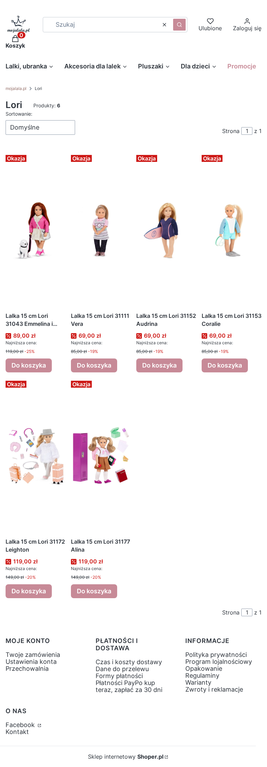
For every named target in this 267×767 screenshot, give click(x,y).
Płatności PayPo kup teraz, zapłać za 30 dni (129, 686)
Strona (231, 130)
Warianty (198, 682)
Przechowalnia (27, 668)
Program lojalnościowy (218, 661)
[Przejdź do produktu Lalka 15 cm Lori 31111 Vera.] (101, 230)
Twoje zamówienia (33, 654)
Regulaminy (202, 675)
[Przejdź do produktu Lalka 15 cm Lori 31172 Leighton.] (35, 456)
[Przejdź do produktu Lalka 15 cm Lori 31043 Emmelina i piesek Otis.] (35, 230)
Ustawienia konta (31, 661)
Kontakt (17, 731)
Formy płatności (119, 675)
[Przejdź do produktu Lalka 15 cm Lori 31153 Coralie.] (231, 230)
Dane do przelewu (122, 669)
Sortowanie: (19, 114)
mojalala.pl (16, 88)
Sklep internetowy (125, 756)
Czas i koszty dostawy (129, 662)
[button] (179, 25)
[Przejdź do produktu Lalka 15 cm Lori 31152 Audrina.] (166, 230)
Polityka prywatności (216, 654)
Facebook (21, 724)
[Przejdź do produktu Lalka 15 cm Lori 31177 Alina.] (101, 456)
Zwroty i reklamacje (214, 689)
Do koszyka (28, 365)
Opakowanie (203, 668)
